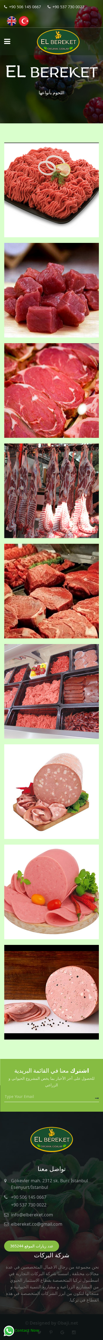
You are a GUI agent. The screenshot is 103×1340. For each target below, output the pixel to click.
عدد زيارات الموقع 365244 (31, 1246)
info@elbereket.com (32, 1215)
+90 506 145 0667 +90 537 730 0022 (28, 1201)
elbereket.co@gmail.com (36, 1224)
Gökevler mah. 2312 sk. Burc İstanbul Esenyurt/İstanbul (49, 1184)
